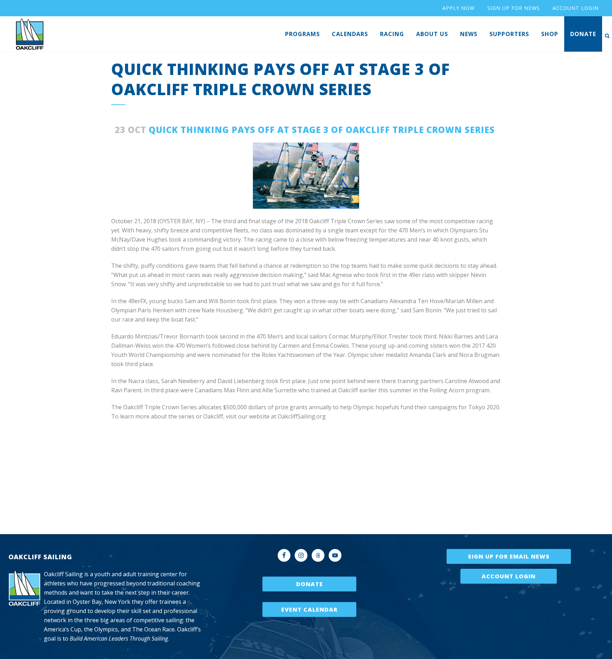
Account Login (509, 576)
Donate (309, 584)
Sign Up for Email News (509, 556)
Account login (575, 8)
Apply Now (458, 8)
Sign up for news (513, 8)
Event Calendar (309, 609)
